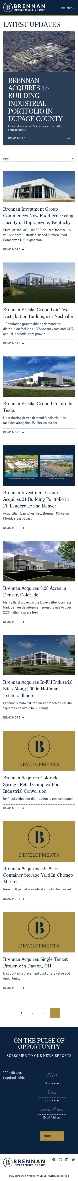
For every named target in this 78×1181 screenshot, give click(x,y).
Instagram (60, 1159)
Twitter (73, 1159)
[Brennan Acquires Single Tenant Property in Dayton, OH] (39, 934)
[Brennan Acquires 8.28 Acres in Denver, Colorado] (39, 563)
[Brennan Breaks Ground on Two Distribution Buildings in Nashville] (39, 284)
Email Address (52, 1117)
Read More (12, 249)
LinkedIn (66, 1159)
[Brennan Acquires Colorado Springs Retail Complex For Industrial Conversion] (39, 752)
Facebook (54, 1159)
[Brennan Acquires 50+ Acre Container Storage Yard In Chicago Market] (39, 843)
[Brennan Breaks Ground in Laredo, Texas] (39, 378)
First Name (52, 1083)
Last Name (52, 1100)
